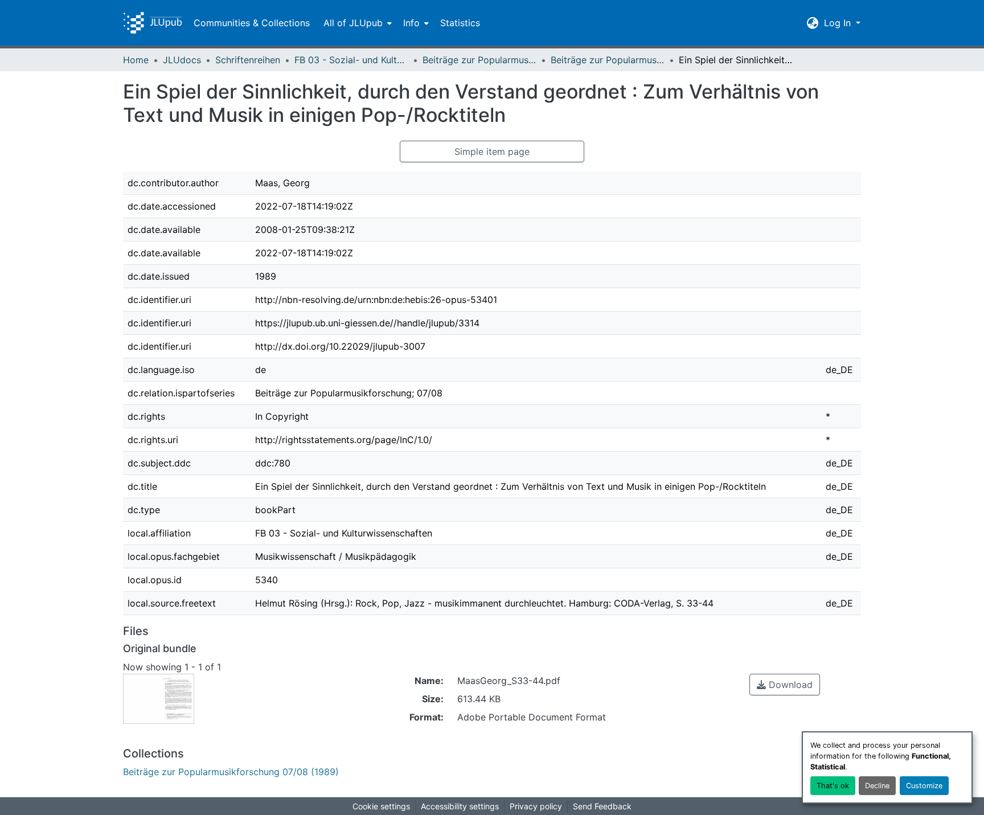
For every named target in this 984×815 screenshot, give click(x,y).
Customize (924, 785)
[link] (784, 684)
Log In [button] (839, 22)
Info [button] (411, 22)
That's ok (833, 785)
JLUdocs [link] (182, 59)
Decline (877, 785)
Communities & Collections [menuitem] (252, 22)
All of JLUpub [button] (353, 22)
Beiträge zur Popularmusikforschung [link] (479, 59)
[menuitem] (356, 23)
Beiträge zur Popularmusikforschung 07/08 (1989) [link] (608, 59)
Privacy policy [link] (536, 806)
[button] (152, 22)
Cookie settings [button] (381, 806)
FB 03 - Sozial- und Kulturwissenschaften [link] (351, 59)
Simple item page (492, 151)
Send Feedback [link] (602, 806)
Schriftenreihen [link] (247, 59)
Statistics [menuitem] (460, 22)
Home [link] (136, 59)
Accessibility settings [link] (460, 806)
